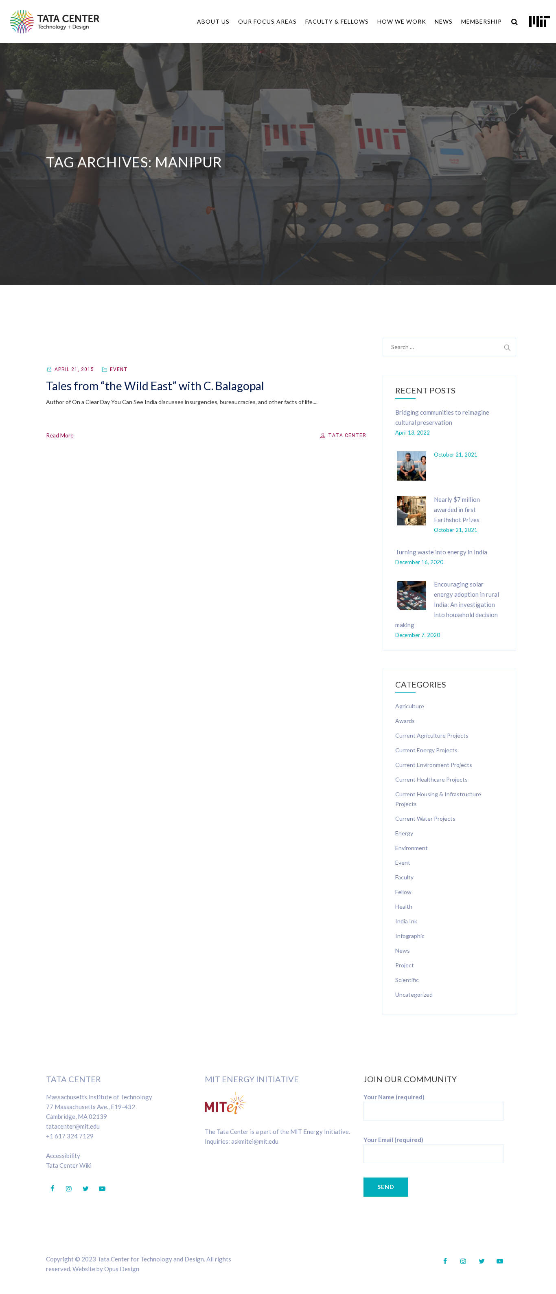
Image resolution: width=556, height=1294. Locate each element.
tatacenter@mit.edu (73, 1126)
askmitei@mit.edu (254, 1141)
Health (403, 906)
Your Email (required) (393, 1139)
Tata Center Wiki (69, 1165)
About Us (213, 21)
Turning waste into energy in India (441, 552)
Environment (411, 847)
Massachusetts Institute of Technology (99, 1097)
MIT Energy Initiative (252, 1079)
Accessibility (63, 1155)
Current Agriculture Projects (431, 735)
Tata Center (346, 435)
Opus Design (121, 1268)
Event (119, 369)
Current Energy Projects (426, 750)
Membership (481, 21)
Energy (404, 833)
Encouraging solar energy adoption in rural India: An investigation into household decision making (447, 604)
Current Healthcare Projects (431, 779)
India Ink (406, 921)
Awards (405, 720)
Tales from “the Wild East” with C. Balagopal (155, 386)
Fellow (403, 891)
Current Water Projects (425, 818)
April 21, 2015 (74, 369)
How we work (401, 21)
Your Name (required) (394, 1097)
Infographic (410, 935)
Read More (60, 435)
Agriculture (409, 706)
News (444, 21)
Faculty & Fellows (337, 21)
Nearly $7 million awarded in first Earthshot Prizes (457, 509)
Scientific (407, 979)
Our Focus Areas (267, 21)
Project (404, 965)
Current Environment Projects (433, 764)
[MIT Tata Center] (54, 21)
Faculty (404, 877)
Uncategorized (414, 994)
